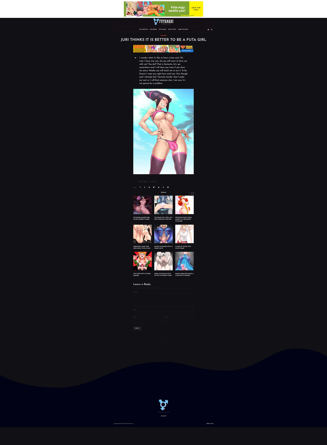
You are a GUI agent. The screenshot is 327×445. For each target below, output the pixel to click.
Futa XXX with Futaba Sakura (142, 274)
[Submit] (158, 187)
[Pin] (149, 187)
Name (135, 309)
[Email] (163, 187)
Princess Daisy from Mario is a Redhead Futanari (183, 219)
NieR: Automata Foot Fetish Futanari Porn (163, 274)
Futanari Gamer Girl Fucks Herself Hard (141, 218)
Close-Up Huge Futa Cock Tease (183, 247)
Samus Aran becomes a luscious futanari (184, 274)
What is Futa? (172, 29)
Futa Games (153, 181)
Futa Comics (162, 29)
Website (166, 317)
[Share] (140, 187)
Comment (135, 291)
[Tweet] (144, 187)
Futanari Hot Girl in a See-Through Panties (163, 218)
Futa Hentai (153, 29)
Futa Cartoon (143, 29)
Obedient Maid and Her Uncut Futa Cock (141, 247)
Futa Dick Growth (143, 181)
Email (134, 317)
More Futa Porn (183, 29)
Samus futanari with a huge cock (163, 247)
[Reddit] (208, 29)
